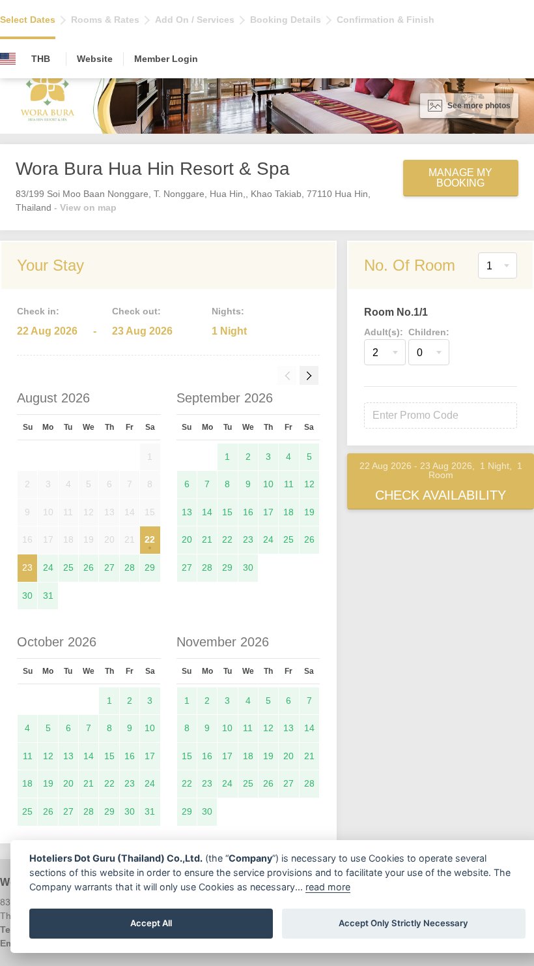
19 (309, 512)
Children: (428, 332)
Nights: (228, 311)
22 (150, 539)
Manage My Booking (460, 178)
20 (187, 539)
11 (289, 484)
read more (327, 886)
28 (129, 567)
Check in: (38, 311)
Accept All (151, 923)
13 (187, 512)
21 (207, 539)
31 (48, 595)
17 (268, 512)
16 (248, 512)
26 (88, 567)
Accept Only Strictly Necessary (403, 923)
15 (227, 512)
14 (207, 512)
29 (150, 567)
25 (68, 567)
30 (27, 595)
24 (48, 567)
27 (109, 567)
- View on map (85, 207)
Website (95, 58)
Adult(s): (383, 332)
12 (309, 484)
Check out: (136, 311)
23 (27, 567)
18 (288, 512)
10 (268, 484)
